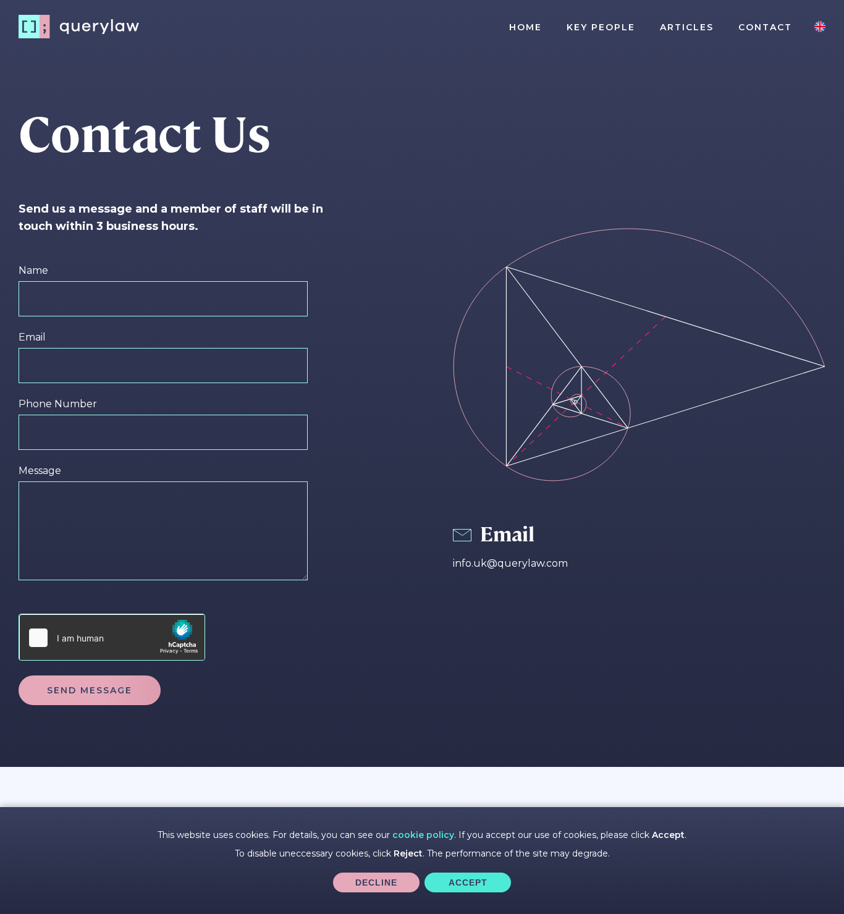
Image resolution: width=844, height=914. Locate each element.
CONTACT (765, 27)
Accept (468, 882)
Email (32, 337)
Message (40, 470)
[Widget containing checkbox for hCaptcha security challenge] (112, 637)
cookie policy (423, 834)
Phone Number (58, 404)
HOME (525, 27)
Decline (376, 882)
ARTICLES (687, 27)
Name (33, 270)
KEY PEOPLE (601, 27)
